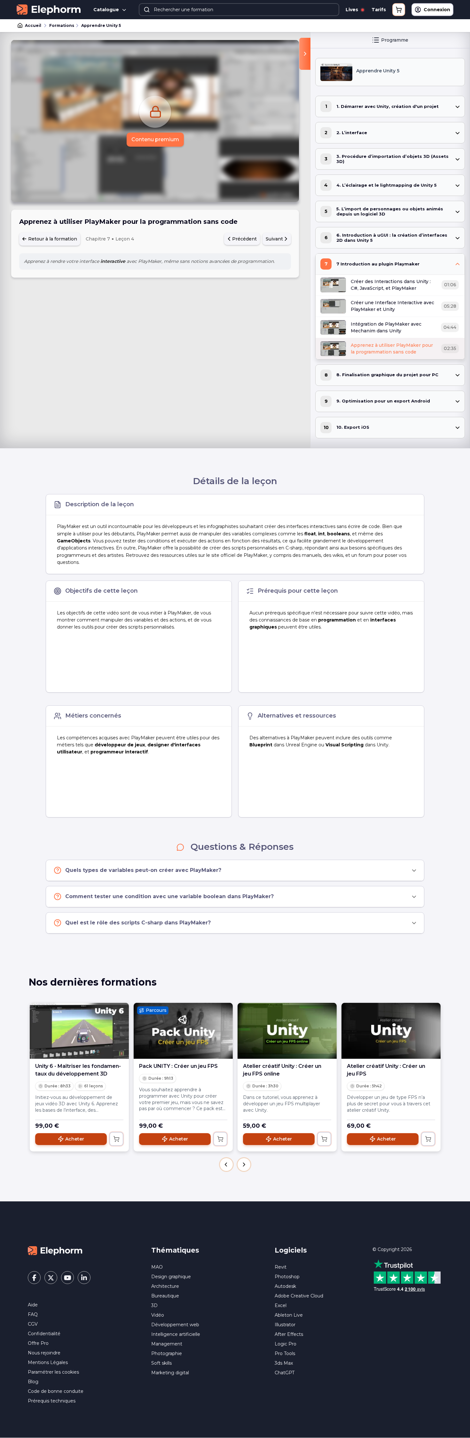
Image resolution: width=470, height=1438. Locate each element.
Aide (33, 1305)
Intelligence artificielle (175, 1334)
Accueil (33, 25)
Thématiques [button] (175, 1250)
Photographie (166, 1353)
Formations (61, 25)
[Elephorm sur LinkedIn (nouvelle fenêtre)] (84, 1277)
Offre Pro (38, 1343)
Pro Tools (285, 1353)
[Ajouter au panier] (116, 1139)
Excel (280, 1305)
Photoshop (287, 1277)
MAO (157, 1267)
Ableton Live (289, 1315)
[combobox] (239, 9)
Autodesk (285, 1286)
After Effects (289, 1334)
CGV (33, 1324)
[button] (226, 1164)
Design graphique (171, 1277)
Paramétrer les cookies (53, 1372)
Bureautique (165, 1296)
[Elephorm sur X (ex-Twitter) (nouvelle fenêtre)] (50, 1277)
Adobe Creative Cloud (299, 1296)
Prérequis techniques (51, 1401)
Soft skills (161, 1363)
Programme (394, 40)
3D (154, 1305)
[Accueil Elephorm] (55, 1250)
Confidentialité (44, 1333)
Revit (280, 1267)
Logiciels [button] (291, 1250)
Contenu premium (155, 139)
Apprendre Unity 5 (101, 25)
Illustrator (285, 1325)
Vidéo (157, 1315)
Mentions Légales (48, 1362)
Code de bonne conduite (55, 1391)
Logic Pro (285, 1344)
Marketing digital (170, 1373)
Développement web (175, 1325)
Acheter (74, 1139)
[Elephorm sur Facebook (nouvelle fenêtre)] (34, 1277)
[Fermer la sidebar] (304, 54)
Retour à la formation (52, 239)
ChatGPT (284, 1373)
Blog (33, 1382)
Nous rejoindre (44, 1353)
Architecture (165, 1286)
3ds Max (284, 1363)
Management (166, 1344)
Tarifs (379, 9)
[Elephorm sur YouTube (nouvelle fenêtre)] (67, 1277)
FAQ (33, 1314)
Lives (352, 9)
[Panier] (398, 9)
